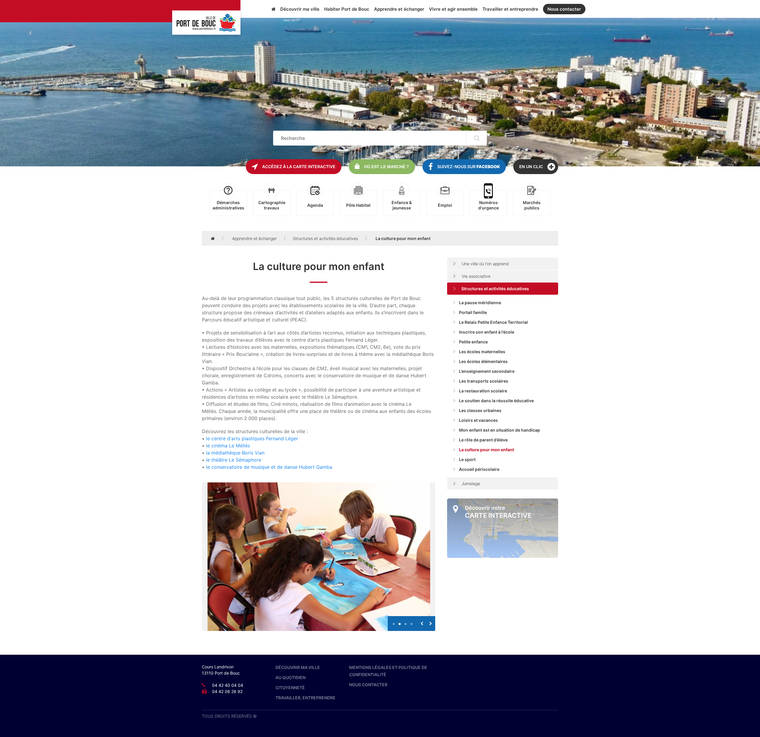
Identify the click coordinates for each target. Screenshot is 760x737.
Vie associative (475, 276)
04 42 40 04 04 (227, 685)
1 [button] (394, 621)
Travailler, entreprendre (305, 697)
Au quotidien (290, 677)
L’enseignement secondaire (486, 371)
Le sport (467, 459)
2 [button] (400, 621)
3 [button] (405, 621)
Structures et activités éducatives (325, 238)
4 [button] (411, 621)
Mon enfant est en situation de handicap (499, 430)
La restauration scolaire (483, 390)
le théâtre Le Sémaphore (233, 460)
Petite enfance (473, 341)
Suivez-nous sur (468, 166)
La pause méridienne (480, 302)
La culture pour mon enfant (486, 449)
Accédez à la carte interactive (298, 166)
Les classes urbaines (480, 410)
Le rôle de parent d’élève (483, 439)
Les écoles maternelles (482, 351)
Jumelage (470, 483)
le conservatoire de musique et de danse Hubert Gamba (269, 467)
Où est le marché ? (386, 166)
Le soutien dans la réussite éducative (496, 400)
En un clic (531, 166)
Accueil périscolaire (479, 469)
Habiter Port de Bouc (346, 9)
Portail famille (473, 312)
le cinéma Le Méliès (228, 446)
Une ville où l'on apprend (484, 263)
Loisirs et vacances (478, 420)
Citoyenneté (290, 687)
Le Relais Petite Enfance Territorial (493, 322)
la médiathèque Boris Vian (235, 453)
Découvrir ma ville (299, 9)
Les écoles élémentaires (483, 361)
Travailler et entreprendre (510, 9)
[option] (319, 556)
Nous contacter (564, 9)
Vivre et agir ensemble (453, 9)
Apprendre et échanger (399, 9)
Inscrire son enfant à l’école (486, 331)
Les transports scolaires (483, 381)
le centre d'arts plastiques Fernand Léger (252, 438)
